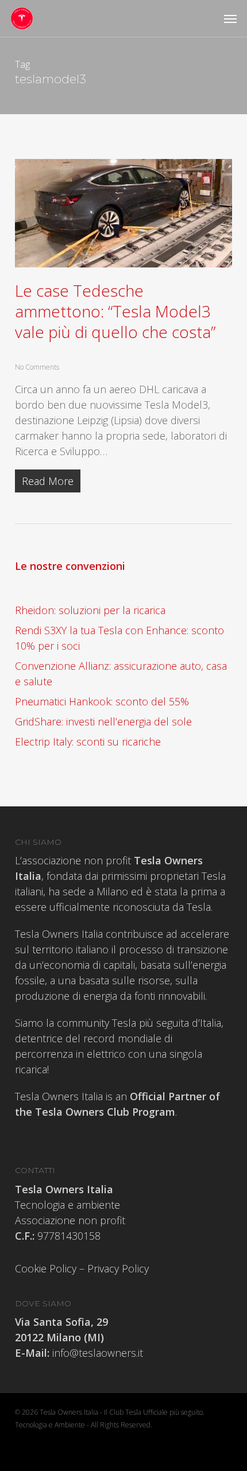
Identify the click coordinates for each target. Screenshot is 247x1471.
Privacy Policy (118, 1268)
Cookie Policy (45, 1268)
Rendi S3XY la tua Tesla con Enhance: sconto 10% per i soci (119, 638)
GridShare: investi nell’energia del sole (103, 721)
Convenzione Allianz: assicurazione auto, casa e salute (121, 673)
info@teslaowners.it (96, 1353)
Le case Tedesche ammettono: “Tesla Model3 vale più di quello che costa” (115, 311)
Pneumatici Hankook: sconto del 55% (102, 701)
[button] (230, 18)
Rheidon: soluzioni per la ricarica (90, 610)
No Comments (37, 367)
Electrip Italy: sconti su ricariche (88, 741)
